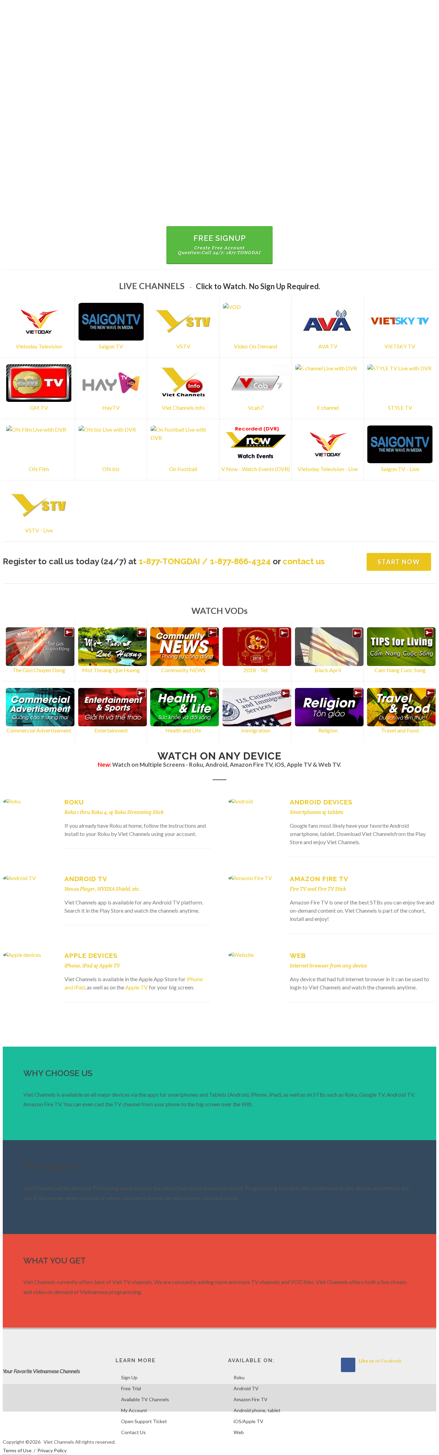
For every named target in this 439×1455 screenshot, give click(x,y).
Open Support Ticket (144, 1421)
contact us (304, 561)
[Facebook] (401, 10)
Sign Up (129, 1377)
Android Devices (321, 802)
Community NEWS (183, 670)
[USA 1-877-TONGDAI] (415, 10)
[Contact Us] (429, 10)
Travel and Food (400, 730)
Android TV (85, 879)
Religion (327, 730)
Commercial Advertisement (39, 730)
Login (49, 10)
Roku (74, 802)
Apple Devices (91, 955)
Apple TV (109, 965)
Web (298, 955)
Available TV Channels (145, 1399)
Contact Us (133, 1432)
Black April (328, 670)
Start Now (399, 562)
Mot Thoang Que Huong (111, 670)
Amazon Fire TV (319, 879)
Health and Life (183, 730)
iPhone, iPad (78, 965)
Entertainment (111, 730)
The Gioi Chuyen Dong (38, 670)
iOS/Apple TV (248, 1421)
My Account (134, 1410)
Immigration (255, 730)
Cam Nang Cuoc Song (400, 670)
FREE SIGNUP (219, 245)
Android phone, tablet (257, 1410)
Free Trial (131, 1388)
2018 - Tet (256, 670)
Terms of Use (17, 1450)
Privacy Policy (52, 1450)
